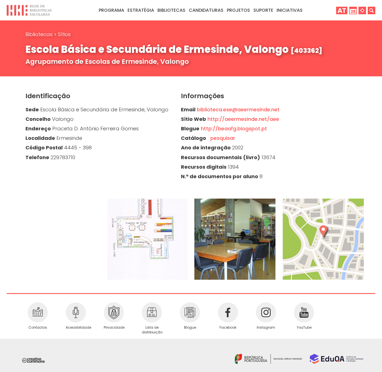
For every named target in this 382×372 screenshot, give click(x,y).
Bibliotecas (39, 34)
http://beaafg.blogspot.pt (234, 128)
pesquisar (221, 138)
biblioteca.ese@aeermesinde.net (238, 109)
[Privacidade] (114, 312)
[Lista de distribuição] (152, 312)
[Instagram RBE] (266, 312)
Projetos (238, 10)
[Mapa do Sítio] (362, 10)
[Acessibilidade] (76, 312)
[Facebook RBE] (228, 312)
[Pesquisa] (371, 10)
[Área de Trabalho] (341, 10)
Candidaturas (206, 10)
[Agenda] (353, 10)
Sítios (64, 34)
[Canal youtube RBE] (304, 312)
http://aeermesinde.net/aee (243, 119)
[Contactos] (38, 312)
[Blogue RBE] (190, 312)
